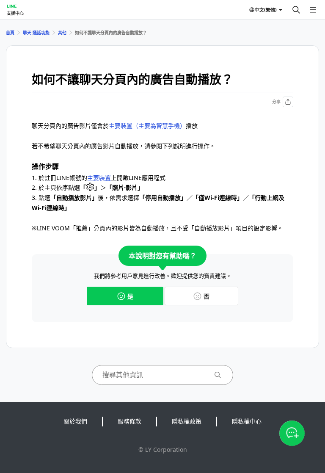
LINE (12, 6)
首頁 (10, 33)
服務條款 (129, 421)
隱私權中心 (247, 421)
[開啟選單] (313, 9)
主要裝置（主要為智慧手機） (147, 126)
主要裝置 (99, 178)
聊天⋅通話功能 (36, 33)
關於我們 (75, 421)
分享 (276, 102)
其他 (62, 33)
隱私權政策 (186, 421)
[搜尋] (296, 9)
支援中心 (15, 13)
